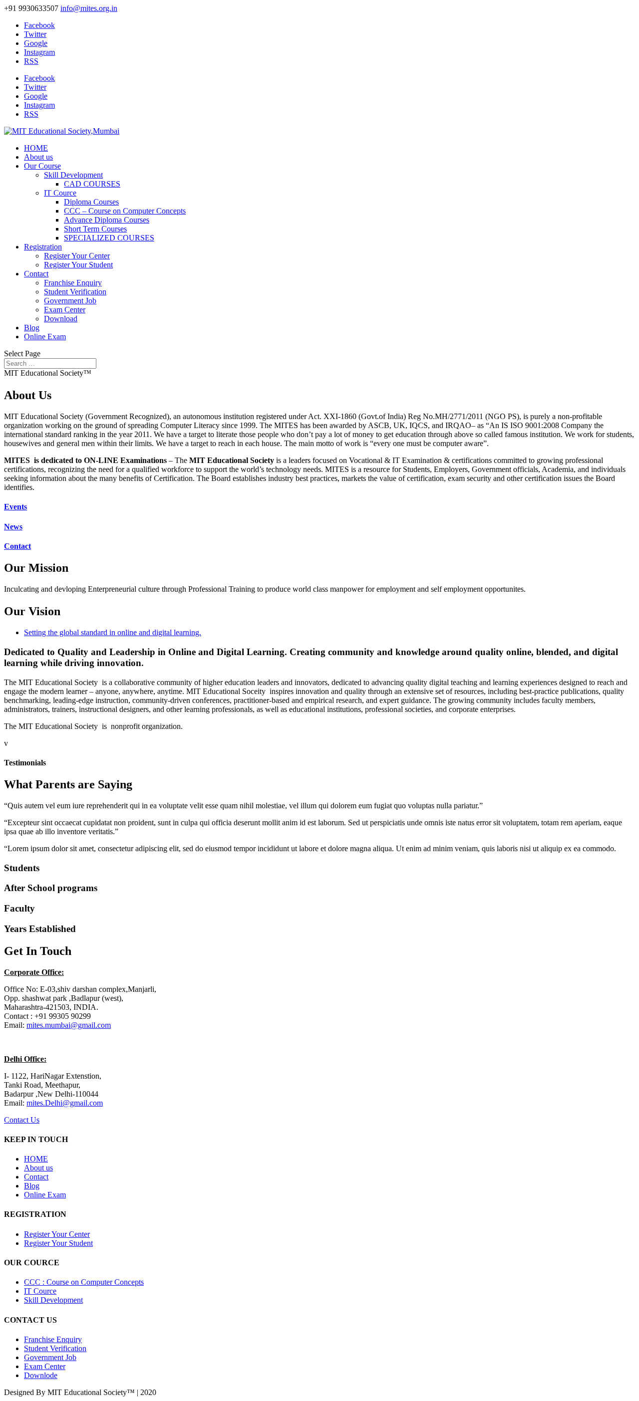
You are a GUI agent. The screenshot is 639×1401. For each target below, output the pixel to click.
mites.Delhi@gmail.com (64, 1103)
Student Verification (75, 291)
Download (60, 318)
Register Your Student (78, 264)
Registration (43, 246)
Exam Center (64, 309)
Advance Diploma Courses (106, 220)
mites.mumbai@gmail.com (68, 1025)
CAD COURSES (92, 184)
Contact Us (21, 1120)
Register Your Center (77, 255)
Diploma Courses (91, 202)
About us (38, 157)
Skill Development (73, 175)
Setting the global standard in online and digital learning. (112, 632)
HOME (36, 148)
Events (15, 506)
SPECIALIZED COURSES (109, 238)
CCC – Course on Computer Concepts (125, 211)
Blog (31, 327)
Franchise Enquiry (73, 282)
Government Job (70, 300)
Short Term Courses (95, 229)
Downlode (40, 1375)
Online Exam (45, 336)
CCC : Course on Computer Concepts (84, 1282)
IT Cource (60, 193)
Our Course (42, 166)
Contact (36, 273)
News (13, 526)
